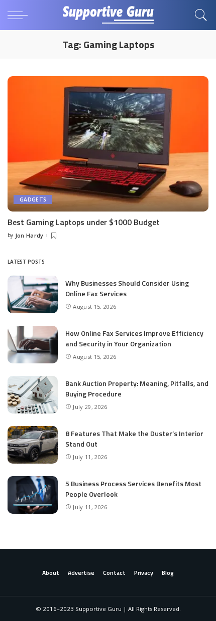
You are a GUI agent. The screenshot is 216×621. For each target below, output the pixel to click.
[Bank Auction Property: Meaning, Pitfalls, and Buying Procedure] (33, 394)
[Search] (198, 15)
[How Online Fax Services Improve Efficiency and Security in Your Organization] (33, 344)
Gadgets (33, 199)
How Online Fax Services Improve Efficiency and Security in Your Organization (134, 338)
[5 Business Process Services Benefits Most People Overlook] (33, 495)
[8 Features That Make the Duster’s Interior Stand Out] (33, 445)
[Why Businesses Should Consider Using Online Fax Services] (33, 294)
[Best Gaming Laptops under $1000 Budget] (108, 144)
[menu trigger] (20, 15)
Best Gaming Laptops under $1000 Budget (84, 222)
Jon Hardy (29, 235)
